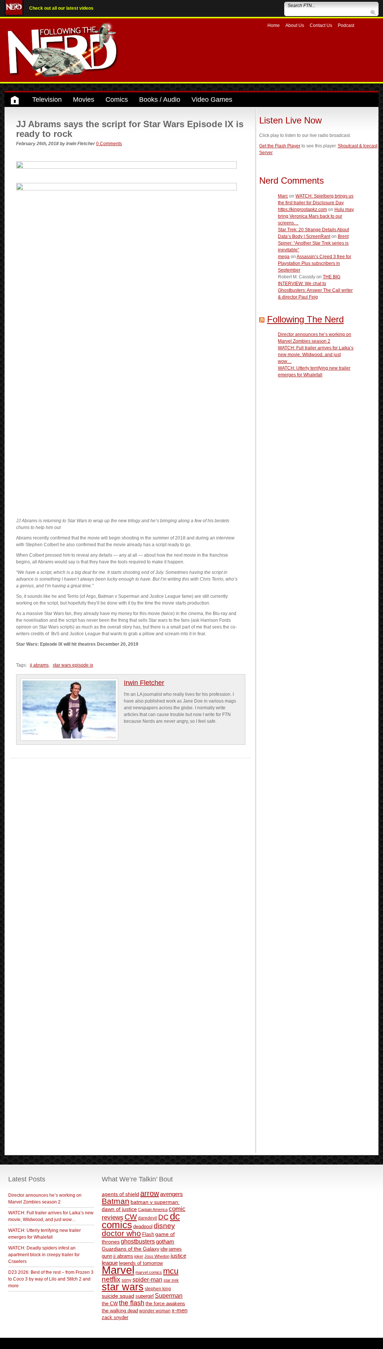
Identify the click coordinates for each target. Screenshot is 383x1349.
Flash (148, 1234)
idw (164, 1249)
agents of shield (120, 1194)
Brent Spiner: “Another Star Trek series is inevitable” (313, 243)
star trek (171, 1280)
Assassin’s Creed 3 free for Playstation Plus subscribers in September (314, 263)
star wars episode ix (73, 665)
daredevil (147, 1217)
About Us (294, 25)
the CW (110, 1303)
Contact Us (321, 25)
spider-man (147, 1279)
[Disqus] (131, 851)
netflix (111, 1279)
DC (163, 1217)
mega (283, 256)
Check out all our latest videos (61, 8)
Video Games (212, 99)
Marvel (118, 1270)
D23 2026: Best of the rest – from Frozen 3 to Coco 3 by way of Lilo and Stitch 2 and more (51, 1279)
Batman (115, 1201)
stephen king (158, 1288)
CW (131, 1217)
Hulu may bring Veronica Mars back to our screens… (316, 216)
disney (164, 1225)
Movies (83, 99)
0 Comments (109, 143)
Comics (116, 99)
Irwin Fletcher (144, 682)
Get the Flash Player (279, 146)
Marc (283, 196)
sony (126, 1280)
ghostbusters (138, 1241)
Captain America (153, 1209)
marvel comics (148, 1272)
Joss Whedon (156, 1256)
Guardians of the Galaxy (130, 1249)
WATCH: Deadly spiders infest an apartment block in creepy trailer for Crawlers (44, 1254)
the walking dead (120, 1310)
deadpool (143, 1226)
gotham (165, 1242)
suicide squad (118, 1296)
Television (47, 99)
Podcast (346, 25)
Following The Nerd (305, 319)
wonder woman (155, 1310)
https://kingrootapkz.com (302, 209)
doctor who (121, 1233)
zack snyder (115, 1317)
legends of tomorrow (141, 1263)
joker (138, 1256)
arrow (149, 1193)
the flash (131, 1303)
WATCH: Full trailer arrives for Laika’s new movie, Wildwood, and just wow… (315, 354)
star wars (123, 1287)
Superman (169, 1295)
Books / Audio (159, 99)
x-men (179, 1310)
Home (273, 25)
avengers (171, 1194)
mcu (170, 1271)
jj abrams (39, 665)
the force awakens (165, 1303)
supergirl (144, 1296)
